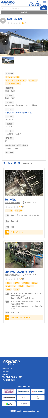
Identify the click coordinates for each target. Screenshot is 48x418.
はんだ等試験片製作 (13, 83)
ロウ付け (18, 210)
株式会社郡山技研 (12, 202)
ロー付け (9, 210)
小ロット (30, 286)
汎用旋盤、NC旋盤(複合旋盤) (20, 271)
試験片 (34, 283)
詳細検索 (24, 12)
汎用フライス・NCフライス (16, 80)
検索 (44, 8)
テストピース (10, 286)
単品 (8, 289)
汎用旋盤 (25, 283)
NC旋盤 (16, 283)
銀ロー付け (33, 80)
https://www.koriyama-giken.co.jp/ (18, 112)
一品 (16, 289)
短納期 (21, 286)
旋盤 (8, 283)
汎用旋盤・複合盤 (12, 77)
